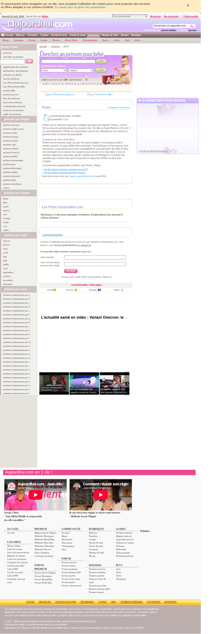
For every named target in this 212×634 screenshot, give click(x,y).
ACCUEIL (13, 529)
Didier (45, 16)
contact (102, 601)
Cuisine (44, 35)
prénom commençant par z (16, 393)
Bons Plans (71, 40)
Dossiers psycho (96, 575)
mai (5, 256)
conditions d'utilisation (131, 601)
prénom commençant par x (16, 385)
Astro (117, 40)
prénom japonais (11, 176)
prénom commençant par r (16, 361)
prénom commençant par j (16, 330)
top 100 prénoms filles (14, 86)
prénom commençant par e (16, 310)
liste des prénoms (11, 98)
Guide (44, 40)
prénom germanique (13, 160)
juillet (6, 264)
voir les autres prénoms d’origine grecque (65, 172)
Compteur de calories (17, 562)
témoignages (87, 601)
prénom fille (9, 90)
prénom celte (9, 144)
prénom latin (9, 180)
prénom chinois (10, 148)
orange (6, 218)
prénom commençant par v (16, 377)
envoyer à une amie (66, 601)
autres (6, 188)
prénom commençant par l (16, 338)
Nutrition (32, 35)
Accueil (9, 35)
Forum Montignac (43, 576)
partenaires (170, 601)
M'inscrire (155, 16)
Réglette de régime (16, 555)
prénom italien (10, 172)
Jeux (127, 40)
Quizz (105, 40)
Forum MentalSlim (44, 579)
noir (5, 214)
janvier (6, 241)
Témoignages (89, 40)
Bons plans (67, 542)
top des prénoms (11, 78)
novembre (8, 280)
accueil (30, 601)
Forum (32, 40)
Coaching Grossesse (44, 556)
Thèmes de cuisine (125, 542)
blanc (5, 198)
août (5, 268)
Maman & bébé (110, 35)
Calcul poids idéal (15, 565)
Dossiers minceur (97, 569)
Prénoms (120, 546)
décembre (8, 284)
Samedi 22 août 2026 (13, 16)
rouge (6, 222)
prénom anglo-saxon (13, 129)
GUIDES (121, 529)
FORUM (66, 558)
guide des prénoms (12, 114)
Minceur (20, 35)
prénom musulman (12, 184)
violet (6, 230)
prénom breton (10, 140)
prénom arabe (10, 132)
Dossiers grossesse (97, 585)
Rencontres (67, 539)
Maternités (121, 549)
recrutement (153, 601)
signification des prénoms (15, 67)
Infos (137, 40)
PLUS (119, 565)
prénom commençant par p (16, 354)
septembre (8, 272)
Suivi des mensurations (18, 552)
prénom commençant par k (16, 334)
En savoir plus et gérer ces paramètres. (80, 7)
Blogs (5, 40)
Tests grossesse (123, 552)
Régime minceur (124, 536)
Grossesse (93, 35)
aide (113, 601)
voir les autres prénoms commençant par (65, 169)
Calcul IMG (12, 575)
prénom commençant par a (16, 295)
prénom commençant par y (16, 389)
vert (5, 226)
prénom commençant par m (17, 342)
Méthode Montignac (44, 536)
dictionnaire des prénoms (15, 71)
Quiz (64, 549)
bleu (5, 202)
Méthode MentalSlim (45, 539)
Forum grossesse (69, 569)
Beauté (124, 35)
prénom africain (11, 125)
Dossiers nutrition (97, 572)
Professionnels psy (125, 556)
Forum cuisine (68, 565)
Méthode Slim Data (44, 542)
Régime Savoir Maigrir (46, 533)
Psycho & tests (59, 35)
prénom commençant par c (16, 302)
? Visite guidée (190, 16)
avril (5, 252)
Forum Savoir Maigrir (45, 572)
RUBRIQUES (96, 529)
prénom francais (11, 152)
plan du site (45, 601)
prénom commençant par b (16, 299)
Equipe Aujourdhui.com (80, 176)
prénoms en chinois (12, 75)
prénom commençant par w (16, 381)
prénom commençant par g (16, 318)
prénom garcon (10, 94)
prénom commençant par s (16, 365)
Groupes (18, 40)
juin (5, 260)
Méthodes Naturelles (44, 546)
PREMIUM (40, 529)
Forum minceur (69, 562)
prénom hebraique (12, 168)
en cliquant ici (84, 245)
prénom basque (10, 136)
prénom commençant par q (16, 358)
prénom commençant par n (16, 346)
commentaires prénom (14, 106)
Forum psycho (69, 575)
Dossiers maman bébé (99, 589)
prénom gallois (10, 156)
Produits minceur (124, 533)
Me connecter (171, 16)
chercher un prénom (13, 56)
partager (93, 290)
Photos (56, 40)
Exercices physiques (16, 559)
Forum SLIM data (43, 582)
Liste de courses (14, 549)
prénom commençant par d (16, 306)
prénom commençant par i (16, 326)
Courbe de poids (15, 572)
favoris (69, 290)
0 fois (66, 119)
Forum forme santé (71, 579)
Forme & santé (78, 35)
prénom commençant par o (16, 350)
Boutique (136, 35)
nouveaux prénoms (12, 102)
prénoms (7, 53)
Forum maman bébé (71, 572)
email (49, 290)
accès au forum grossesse (153, 151)
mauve (6, 210)
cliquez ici (107, 277)
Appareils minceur (125, 539)
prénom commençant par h (16, 322)
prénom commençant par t (16, 369)
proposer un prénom (13, 110)
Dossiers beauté (96, 592)
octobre (7, 276)
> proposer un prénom (118, 107)
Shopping (120, 579)
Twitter (116, 290)
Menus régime (14, 546)
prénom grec (9, 164)
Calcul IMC (12, 569)
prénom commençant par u (16, 373)
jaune (6, 206)
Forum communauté (71, 585)
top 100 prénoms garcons (15, 82)
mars (5, 248)
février (6, 244)
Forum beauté (68, 582)
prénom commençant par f (16, 314)
